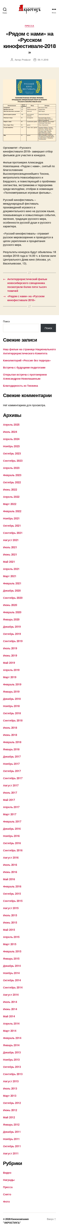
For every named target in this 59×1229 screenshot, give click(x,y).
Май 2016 (9, 879)
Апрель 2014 (11, 1023)
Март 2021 (9, 576)
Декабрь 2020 (12, 590)
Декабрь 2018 (12, 699)
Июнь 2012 (10, 1110)
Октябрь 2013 (12, 1067)
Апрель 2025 (11, 425)
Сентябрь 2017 (13, 778)
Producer (26, 59)
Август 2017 (11, 785)
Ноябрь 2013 (11, 1060)
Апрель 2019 (11, 670)
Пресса (29, 26)
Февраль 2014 (12, 1038)
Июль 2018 (10, 728)
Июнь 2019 (10, 655)
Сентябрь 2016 (13, 850)
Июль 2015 (10, 915)
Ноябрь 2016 (11, 836)
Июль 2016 (10, 865)
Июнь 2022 (10, 489)
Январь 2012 (11, 1124)
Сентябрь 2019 (13, 641)
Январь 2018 (11, 749)
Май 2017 (9, 800)
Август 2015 (11, 908)
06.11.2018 (43, 59)
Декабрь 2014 (12, 966)
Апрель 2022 (11, 497)
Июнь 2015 (10, 922)
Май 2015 (9, 930)
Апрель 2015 (11, 937)
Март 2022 (9, 504)
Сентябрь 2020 (13, 598)
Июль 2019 (10, 648)
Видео (7, 1173)
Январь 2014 (11, 1045)
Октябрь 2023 (12, 453)
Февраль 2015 (12, 951)
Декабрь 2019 (12, 627)
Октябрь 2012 (12, 1103)
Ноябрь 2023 (11, 446)
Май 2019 (9, 663)
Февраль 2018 (12, 742)
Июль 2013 (10, 1088)
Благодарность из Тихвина (20, 386)
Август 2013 (11, 1081)
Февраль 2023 (12, 475)
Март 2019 (9, 677)
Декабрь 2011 (12, 1132)
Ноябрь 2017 (11, 764)
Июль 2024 (10, 432)
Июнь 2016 (10, 872)
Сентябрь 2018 (13, 720)
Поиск (6, 321)
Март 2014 (9, 1031)
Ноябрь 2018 (11, 706)
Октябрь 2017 (12, 771)
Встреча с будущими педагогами (24, 367)
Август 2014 (11, 995)
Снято (7, 1194)
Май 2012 (9, 1117)
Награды (9, 1180)
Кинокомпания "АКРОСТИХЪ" (16, 1220)
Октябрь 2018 (12, 713)
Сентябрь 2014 (13, 987)
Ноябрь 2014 (11, 973)
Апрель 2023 (11, 468)
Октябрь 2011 (12, 1146)
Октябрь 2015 (12, 894)
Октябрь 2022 (12, 482)
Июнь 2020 (10, 605)
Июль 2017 (10, 793)
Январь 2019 (11, 692)
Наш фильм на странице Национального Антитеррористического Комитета (29, 351)
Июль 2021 (10, 547)
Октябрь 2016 (12, 843)
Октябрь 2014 (12, 980)
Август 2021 (11, 540)
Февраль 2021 (12, 583)
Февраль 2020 (12, 612)
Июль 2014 (10, 1002)
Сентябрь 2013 (13, 1074)
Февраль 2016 (12, 886)
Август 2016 (11, 857)
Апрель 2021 (11, 569)
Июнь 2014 (10, 1009)
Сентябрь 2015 (13, 901)
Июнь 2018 (10, 735)
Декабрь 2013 (12, 1052)
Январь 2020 (11, 619)
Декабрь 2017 (12, 756)
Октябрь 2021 (12, 526)
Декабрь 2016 (12, 829)
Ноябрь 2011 (11, 1139)
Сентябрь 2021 (13, 533)
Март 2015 (9, 944)
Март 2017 (9, 814)
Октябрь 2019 (12, 634)
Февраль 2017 (12, 821)
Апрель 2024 (11, 439)
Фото (6, 1201)
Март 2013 (9, 1096)
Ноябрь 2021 (11, 518)
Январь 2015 (11, 958)
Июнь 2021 (10, 554)
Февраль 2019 (12, 684)
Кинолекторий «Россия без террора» (27, 360)
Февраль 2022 (12, 511)
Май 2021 (9, 562)
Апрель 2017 (11, 807)
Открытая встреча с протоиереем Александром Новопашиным (25, 377)
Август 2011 (11, 1153)
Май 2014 (9, 1016)
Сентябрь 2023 (13, 461)
